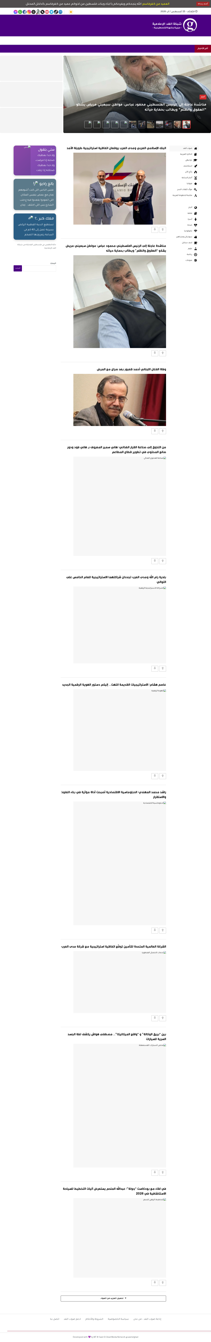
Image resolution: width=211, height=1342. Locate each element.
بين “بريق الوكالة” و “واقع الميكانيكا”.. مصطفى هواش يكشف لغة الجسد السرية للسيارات (117, 1036)
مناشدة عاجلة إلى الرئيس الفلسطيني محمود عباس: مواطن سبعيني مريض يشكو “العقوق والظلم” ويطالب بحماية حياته (116, 248)
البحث (53, 263)
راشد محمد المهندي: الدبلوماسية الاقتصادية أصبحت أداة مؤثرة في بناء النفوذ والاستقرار (113, 794)
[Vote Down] (154, 230)
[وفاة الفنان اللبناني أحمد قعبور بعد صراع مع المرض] (119, 400)
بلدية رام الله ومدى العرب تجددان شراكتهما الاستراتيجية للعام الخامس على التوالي (116, 579)
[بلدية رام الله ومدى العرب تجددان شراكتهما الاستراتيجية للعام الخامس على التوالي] (119, 625)
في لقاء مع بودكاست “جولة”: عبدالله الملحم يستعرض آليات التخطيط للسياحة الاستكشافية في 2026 (114, 1191)
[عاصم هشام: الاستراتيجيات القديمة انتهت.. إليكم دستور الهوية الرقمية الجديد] (119, 730)
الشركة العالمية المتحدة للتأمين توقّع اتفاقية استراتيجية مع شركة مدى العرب (113, 946)
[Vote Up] (162, 230)
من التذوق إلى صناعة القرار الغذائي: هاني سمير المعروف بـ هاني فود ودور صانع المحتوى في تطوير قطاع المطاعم (116, 449)
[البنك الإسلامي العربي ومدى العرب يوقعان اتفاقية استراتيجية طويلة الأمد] (119, 189)
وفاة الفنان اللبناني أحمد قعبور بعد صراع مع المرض (131, 369)
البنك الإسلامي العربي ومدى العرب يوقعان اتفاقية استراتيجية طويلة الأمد (116, 148)
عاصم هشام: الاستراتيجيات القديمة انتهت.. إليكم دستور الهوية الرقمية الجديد (114, 684)
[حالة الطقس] (71, 12)
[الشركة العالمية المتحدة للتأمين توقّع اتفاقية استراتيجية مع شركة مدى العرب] (119, 982)
